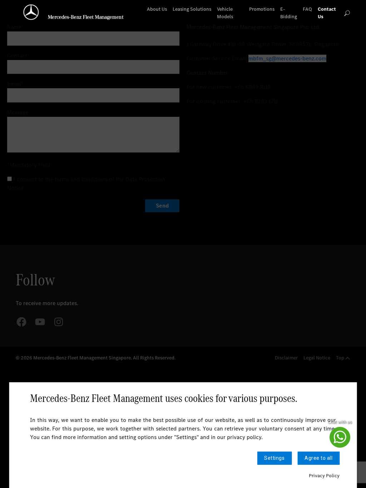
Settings (274, 458)
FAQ (307, 9)
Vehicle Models (225, 13)
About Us (157, 9)
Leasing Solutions (192, 9)
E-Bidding (288, 13)
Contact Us (327, 13)
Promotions (261, 9)
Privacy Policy (324, 475)
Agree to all (318, 458)
